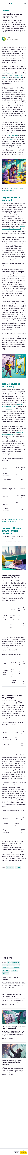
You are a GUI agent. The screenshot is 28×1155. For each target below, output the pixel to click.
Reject (16, 1152)
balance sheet (9, 139)
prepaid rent (18, 77)
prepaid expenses (7, 73)
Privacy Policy (23, 1150)
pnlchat (9, 38)
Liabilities (5, 973)
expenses (9, 409)
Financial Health (14, 965)
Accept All (23, 1152)
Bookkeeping (5, 10)
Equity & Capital (7, 967)
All (8, 962)
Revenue (16, 967)
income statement (12, 135)
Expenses (14, 970)
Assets (5, 965)
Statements (6, 970)
